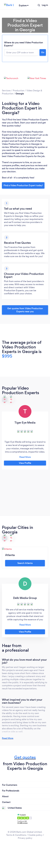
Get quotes (25, 757)
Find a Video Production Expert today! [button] (23, 185)
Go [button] (42, 52)
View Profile (25, 463)
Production (18, 90)
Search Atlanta (25, 563)
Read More (7, 738)
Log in (45, 5)
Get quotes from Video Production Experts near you (25, 310)
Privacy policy (25, 838)
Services (6, 90)
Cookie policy (35, 835)
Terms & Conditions (16, 835)
